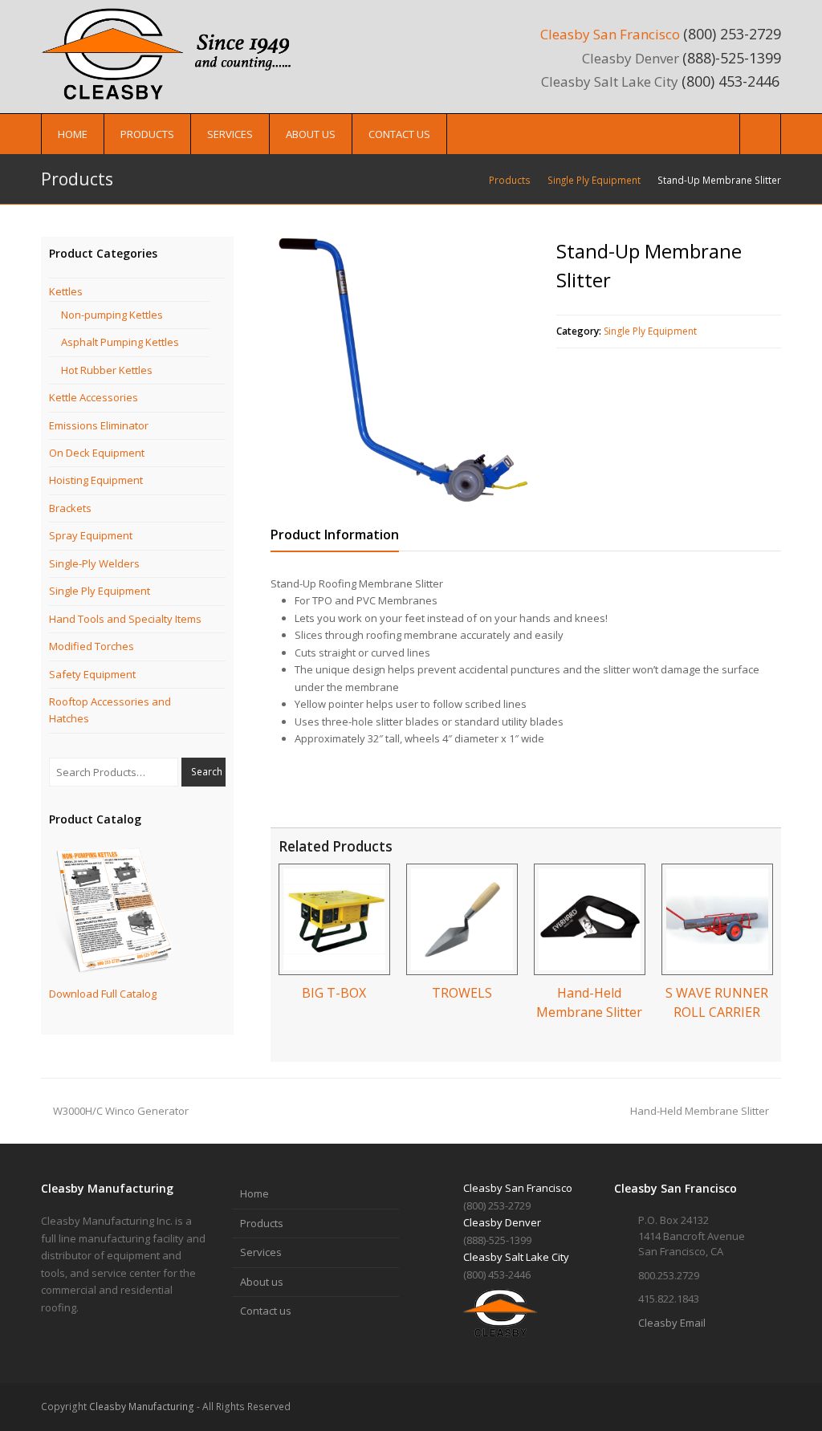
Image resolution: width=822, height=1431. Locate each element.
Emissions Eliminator (99, 425)
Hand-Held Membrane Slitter (699, 1111)
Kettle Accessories (93, 397)
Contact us (265, 1310)
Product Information (335, 534)
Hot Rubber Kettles (107, 370)
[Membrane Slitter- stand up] (403, 369)
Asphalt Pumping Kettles (120, 342)
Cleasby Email (672, 1322)
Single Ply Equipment (650, 331)
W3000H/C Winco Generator (121, 1111)
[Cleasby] (173, 53)
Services (261, 1252)
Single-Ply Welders (94, 563)
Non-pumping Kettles (112, 314)
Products (261, 1223)
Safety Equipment (92, 674)
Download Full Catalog (103, 993)
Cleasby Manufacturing (141, 1406)
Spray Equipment (90, 535)
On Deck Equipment (96, 452)
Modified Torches (91, 646)
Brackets (70, 508)
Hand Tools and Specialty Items (125, 619)
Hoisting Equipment (96, 480)
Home (254, 1193)
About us (261, 1281)
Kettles (66, 291)
